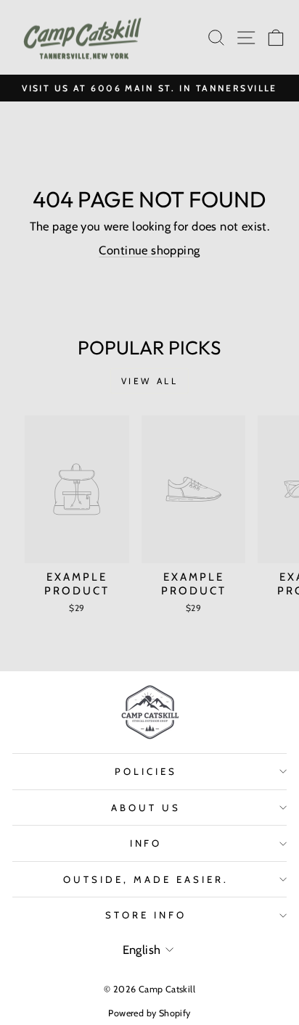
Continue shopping (149, 250)
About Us (146, 807)
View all (150, 380)
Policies (146, 771)
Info (146, 843)
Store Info (146, 915)
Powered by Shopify (149, 1013)
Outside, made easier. (145, 879)
